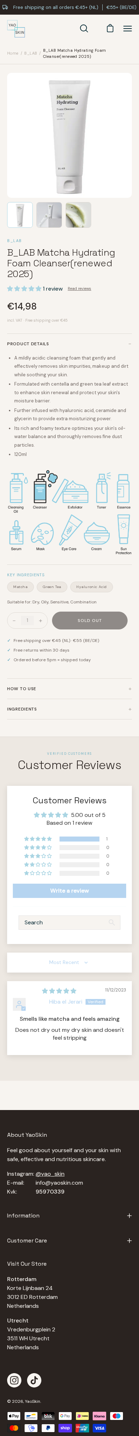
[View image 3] (78, 215)
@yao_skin (50, 1174)
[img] (59, 991)
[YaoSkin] (16, 29)
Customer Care (27, 1240)
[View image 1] (20, 215)
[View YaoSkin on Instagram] (14, 1380)
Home (13, 53)
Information (23, 1215)
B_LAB (30, 53)
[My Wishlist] (96, 28)
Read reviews (79, 288)
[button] (25, 288)
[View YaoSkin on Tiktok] (34, 1380)
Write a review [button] (69, 890)
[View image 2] (49, 215)
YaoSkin (32, 1401)
